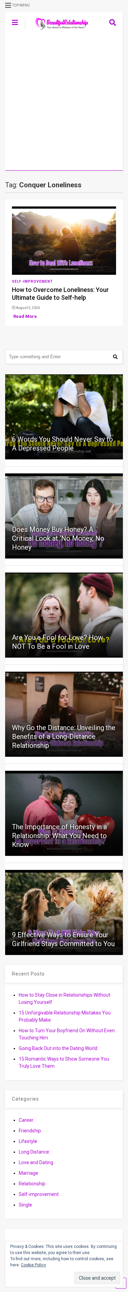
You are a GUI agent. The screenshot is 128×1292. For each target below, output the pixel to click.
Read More (25, 316)
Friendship (30, 1130)
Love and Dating (36, 1162)
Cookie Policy (33, 1265)
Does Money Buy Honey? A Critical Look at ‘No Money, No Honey (58, 538)
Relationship (32, 1183)
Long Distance (34, 1152)
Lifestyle (28, 1141)
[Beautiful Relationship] (58, 30)
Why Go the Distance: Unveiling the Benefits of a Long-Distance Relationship (63, 737)
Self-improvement (32, 281)
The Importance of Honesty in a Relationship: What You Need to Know (59, 836)
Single (25, 1205)
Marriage (28, 1173)
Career (26, 1120)
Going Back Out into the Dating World (58, 1048)
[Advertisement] (64, 103)
